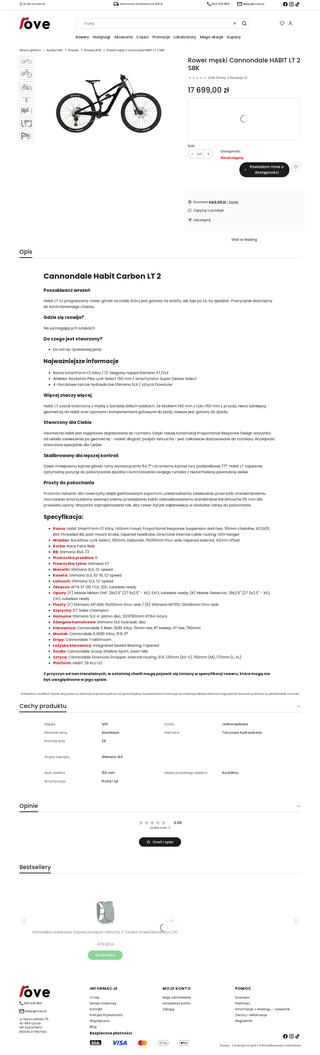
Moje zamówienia (177, 997)
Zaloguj (168, 1009)
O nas (94, 997)
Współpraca (99, 1021)
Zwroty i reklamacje (251, 1015)
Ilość (191, 146)
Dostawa (242, 997)
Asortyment (54, 50)
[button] (244, 23)
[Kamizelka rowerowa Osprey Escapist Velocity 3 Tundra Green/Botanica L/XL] (105, 904)
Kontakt (96, 1009)
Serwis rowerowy (103, 1003)
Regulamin (244, 1021)
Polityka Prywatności (106, 1015)
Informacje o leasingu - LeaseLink (262, 1009)
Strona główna (30, 50)
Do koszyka (105, 955)
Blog (93, 1026)
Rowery (73, 50)
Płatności (242, 1003)
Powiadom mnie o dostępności (267, 169)
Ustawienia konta (176, 1003)
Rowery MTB (92, 50)
